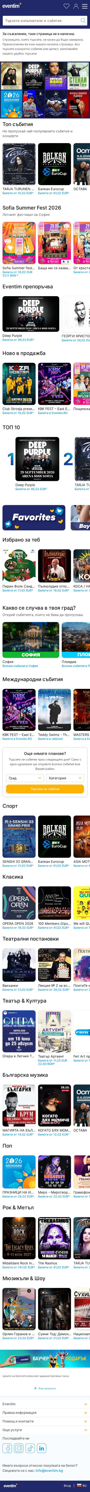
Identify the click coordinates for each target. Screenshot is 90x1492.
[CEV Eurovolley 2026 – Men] (34, 104)
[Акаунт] (76, 6)
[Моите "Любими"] (66, 6)
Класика (13, 877)
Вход (67, 1485)
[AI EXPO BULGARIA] (56, 104)
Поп (7, 1146)
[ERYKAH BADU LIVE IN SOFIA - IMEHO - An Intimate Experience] (56, 76)
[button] (45, 1388)
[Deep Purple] (34, 76)
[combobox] (41, 21)
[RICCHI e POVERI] (11, 76)
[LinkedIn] (41, 1448)
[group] (45, 1358)
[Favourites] (35, 517)
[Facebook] (7, 1448)
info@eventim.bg (49, 1470)
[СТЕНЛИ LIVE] (78, 76)
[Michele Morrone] (78, 104)
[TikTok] (30, 1448)
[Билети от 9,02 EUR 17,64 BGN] (11, 104)
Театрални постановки (31, 939)
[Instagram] (18, 1448)
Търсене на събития (45, 789)
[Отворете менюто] (84, 6)
